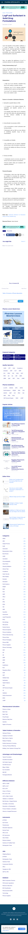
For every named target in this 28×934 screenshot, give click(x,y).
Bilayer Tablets (6, 767)
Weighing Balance (7, 854)
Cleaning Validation (14, 566)
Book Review (14, 553)
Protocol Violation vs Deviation (9, 808)
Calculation (14, 558)
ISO (13, 373)
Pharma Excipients (14, 629)
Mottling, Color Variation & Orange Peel (11, 748)
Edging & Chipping (7, 740)
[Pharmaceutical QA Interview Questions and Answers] (6, 439)
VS (14, 690)
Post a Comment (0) (14, 283)
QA (8, 375)
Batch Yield (5, 714)
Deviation (6, 370)
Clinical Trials (14, 569)
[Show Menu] (2, 2)
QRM (5, 378)
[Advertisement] (14, 265)
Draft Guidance (7, 390)
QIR (16, 375)
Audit (14, 546)
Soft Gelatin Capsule (7, 762)
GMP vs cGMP (6, 783)
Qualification (14, 665)
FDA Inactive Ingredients (8, 883)
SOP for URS (6, 871)
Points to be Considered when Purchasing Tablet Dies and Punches (16, 481)
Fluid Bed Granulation (7, 759)
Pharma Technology (14, 647)
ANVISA (11, 387)
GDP (11, 370)
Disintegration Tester (7, 845)
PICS (13, 395)
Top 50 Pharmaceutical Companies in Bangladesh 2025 (18, 432)
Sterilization (14, 680)
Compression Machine (8, 864)
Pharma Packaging (14, 639)
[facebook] (14, 919)
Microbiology (14, 622)
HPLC (14, 596)
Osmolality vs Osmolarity (8, 803)
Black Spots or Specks (8, 738)
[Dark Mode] (22, 2)
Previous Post (5, 288)
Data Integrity (14, 576)
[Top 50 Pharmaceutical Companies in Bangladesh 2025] (6, 432)
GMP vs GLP (5, 786)
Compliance (20, 368)
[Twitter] (16, 235)
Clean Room (14, 563)
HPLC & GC (5, 832)
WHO (17, 398)
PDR (5, 375)
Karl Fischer (5, 822)
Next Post (24, 288)
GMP (20, 370)
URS (14, 685)
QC (12, 375)
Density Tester (6, 830)
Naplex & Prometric (7, 724)
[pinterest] (17, 919)
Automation (14, 548)
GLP (16, 370)
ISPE (5, 395)
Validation (14, 693)
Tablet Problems (14, 682)
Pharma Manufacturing (14, 634)
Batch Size (5, 711)
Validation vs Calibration (8, 798)
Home (4, 12)
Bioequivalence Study (14, 551)
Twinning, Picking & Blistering (9, 745)
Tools (18, 378)
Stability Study (14, 677)
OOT (22, 373)
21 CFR (5, 387)
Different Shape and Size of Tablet (17, 496)
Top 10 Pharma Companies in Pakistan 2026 (18, 424)
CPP (9, 368)
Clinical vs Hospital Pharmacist (9, 811)
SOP (14, 378)
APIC (16, 387)
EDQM (14, 390)
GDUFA (5, 393)
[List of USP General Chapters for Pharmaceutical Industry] (6, 468)
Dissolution (14, 581)
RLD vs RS (5, 788)
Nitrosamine (14, 624)
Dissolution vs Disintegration (9, 806)
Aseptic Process (14, 543)
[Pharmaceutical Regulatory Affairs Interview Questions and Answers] (6, 454)
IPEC (19, 393)
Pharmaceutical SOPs (7, 890)
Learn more (5, 930)
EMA (19, 390)
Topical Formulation (7, 757)
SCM (14, 672)
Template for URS (7, 869)
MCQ (14, 619)
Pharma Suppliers (14, 644)
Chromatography (14, 561)
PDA (9, 395)
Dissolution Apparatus (7, 827)
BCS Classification (7, 888)
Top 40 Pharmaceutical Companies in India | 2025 (17, 446)
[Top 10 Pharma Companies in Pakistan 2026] (6, 425)
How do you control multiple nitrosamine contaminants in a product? (16, 489)
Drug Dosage (6, 716)
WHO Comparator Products (9, 880)
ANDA (14, 538)
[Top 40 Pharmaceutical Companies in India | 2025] (6, 447)
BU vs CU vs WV (6, 793)
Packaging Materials (7, 774)
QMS (21, 375)
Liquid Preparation (14, 617)
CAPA (5, 368)
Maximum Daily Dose (7, 719)
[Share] (24, 24)
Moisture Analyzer (7, 840)
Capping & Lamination (8, 735)
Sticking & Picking (7, 733)
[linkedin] (10, 919)
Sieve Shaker (6, 837)
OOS (17, 373)
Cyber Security (14, 574)
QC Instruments (6, 835)
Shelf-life (5, 721)
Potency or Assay (6, 709)
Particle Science (14, 627)
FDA (23, 390)
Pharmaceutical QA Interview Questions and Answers (17, 439)
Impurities (14, 612)
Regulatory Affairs (14, 670)
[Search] (26, 2)
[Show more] (23, 235)
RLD (14, 667)
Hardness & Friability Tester (9, 842)
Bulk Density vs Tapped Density (10, 801)
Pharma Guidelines (14, 632)
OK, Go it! (22, 928)
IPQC (9, 373)
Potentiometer (6, 825)
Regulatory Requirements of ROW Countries (17, 460)
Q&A (14, 650)
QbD (9, 378)
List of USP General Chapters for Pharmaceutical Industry (17, 468)
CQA (14, 368)
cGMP (23, 378)
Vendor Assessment (14, 695)
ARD (14, 541)
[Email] (20, 235)
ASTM (21, 387)
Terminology (5, 893)
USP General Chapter (8, 398)
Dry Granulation (6, 769)
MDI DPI (4, 772)
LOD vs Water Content (8, 796)
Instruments (14, 614)
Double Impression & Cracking (9, 743)
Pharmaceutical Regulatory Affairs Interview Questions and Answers (18, 453)
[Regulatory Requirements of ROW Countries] (6, 461)
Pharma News (14, 637)
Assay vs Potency (7, 791)
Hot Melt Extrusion (7, 764)
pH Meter (5, 820)
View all (22, 241)
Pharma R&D (9, 12)
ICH (4, 373)
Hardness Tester (6, 861)
